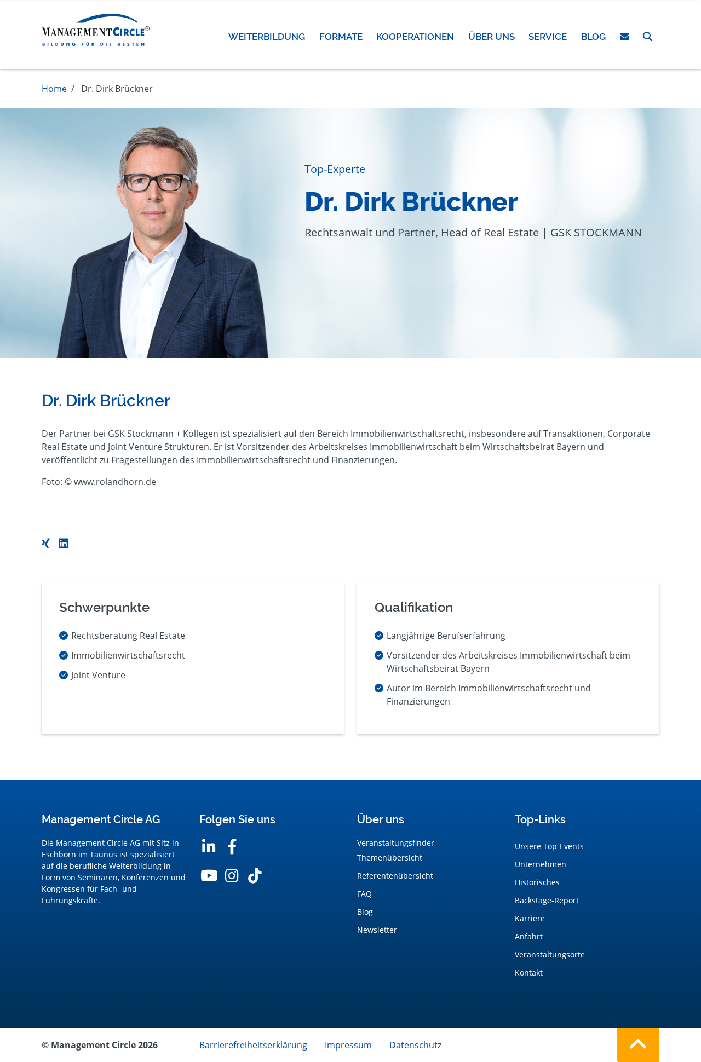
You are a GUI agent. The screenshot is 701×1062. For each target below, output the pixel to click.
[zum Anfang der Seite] (638, 1045)
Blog (365, 912)
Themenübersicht (389, 857)
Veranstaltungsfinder (395, 843)
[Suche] (647, 37)
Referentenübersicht (395, 875)
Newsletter (377, 930)
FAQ (364, 893)
